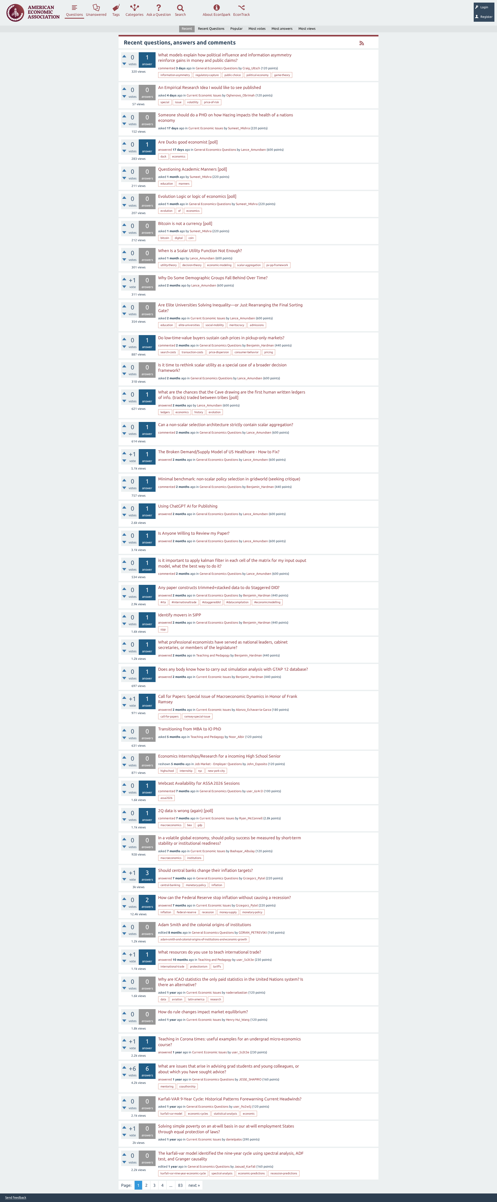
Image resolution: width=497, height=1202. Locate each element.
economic (249, 1113)
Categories (134, 14)
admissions (257, 325)
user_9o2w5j (242, 1106)
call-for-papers (169, 716)
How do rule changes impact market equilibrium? (203, 1011)
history (198, 412)
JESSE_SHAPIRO (250, 1079)
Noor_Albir (236, 736)
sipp (163, 629)
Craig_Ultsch (251, 68)
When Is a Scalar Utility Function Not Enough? (200, 250)
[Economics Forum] (33, 13)
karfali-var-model (171, 1113)
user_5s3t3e (245, 959)
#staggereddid (211, 602)
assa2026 (166, 797)
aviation (177, 999)
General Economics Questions (217, 68)
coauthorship (187, 1086)
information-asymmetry (175, 75)
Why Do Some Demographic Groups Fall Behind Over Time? (212, 277)
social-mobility (215, 325)
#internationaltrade (184, 602)
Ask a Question (159, 14)
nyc (200, 770)
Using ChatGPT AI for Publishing (187, 506)
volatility (192, 102)
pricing (268, 352)
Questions (74, 14)
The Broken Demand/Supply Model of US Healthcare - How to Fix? (218, 451)
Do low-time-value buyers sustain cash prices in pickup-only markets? (221, 337)
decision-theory (191, 265)
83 (180, 1185)
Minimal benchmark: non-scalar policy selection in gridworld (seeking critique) (229, 479)
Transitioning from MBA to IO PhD (189, 729)
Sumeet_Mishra (239, 128)
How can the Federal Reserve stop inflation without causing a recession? (224, 897)
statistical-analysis (225, 1113)
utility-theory (168, 265)
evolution (166, 210)
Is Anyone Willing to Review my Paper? (193, 533)
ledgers (165, 412)
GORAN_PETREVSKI (253, 932)
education (166, 183)
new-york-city (216, 770)
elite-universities (189, 325)
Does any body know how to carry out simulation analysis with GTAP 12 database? (233, 669)
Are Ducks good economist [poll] (188, 142)
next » (194, 1185)
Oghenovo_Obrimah (240, 95)
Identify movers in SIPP (179, 615)
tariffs (217, 966)
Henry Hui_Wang (238, 1019)
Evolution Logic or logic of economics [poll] (197, 196)
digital (179, 237)
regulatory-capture (207, 75)
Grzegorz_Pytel (254, 878)
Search (180, 14)
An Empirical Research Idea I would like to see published (209, 87)
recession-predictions (284, 1173)
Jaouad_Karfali (245, 1166)
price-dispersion (219, 352)
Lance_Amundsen (253, 149)
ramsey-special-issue (197, 716)
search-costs (168, 352)
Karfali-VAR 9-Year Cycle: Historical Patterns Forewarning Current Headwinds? (229, 1099)
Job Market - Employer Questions (218, 764)
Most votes (257, 28)
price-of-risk (211, 102)
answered (165, 149)
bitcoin (164, 237)
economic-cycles (198, 1113)
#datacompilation (237, 602)
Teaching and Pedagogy (213, 655)
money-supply (228, 912)
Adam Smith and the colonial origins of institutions (204, 924)
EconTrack (241, 14)
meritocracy (236, 325)
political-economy (257, 75)
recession (208, 912)
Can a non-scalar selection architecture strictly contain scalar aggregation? (225, 424)
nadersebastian (237, 992)
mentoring (166, 1086)
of (179, 210)
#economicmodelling (267, 602)
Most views (307, 28)
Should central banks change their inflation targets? (205, 870)
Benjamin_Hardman (260, 345)
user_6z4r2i (254, 791)
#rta (163, 602)
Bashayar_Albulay (242, 851)
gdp (200, 825)
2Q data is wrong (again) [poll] (185, 810)
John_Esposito (257, 764)
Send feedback (15, 1197)
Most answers (282, 28)
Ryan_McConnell (250, 818)
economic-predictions (251, 1173)
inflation (216, 885)
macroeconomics (170, 825)
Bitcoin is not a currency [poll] (185, 223)
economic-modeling (219, 265)
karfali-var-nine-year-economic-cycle (183, 1173)
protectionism (198, 966)
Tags (116, 14)
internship (186, 770)
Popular (236, 28)
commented (166, 68)
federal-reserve (186, 912)
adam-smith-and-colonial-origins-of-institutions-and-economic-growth (203, 939)
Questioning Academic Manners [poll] (192, 169)
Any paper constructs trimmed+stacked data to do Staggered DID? (218, 587)
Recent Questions (211, 28)
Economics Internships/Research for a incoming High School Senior (219, 756)
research (215, 999)
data (163, 999)
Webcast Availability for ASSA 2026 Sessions (199, 783)
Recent (187, 28)
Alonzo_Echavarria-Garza (253, 709)
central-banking (170, 885)
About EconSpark (216, 14)
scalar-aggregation (249, 265)
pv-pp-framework (277, 265)
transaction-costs (192, 352)
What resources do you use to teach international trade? (209, 952)
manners (184, 183)
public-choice (232, 75)
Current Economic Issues (204, 95)
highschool (167, 770)
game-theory (282, 75)
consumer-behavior (247, 352)
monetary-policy (196, 885)
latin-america (196, 999)
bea (189, 825)
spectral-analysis (221, 1173)
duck (163, 156)
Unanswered (96, 14)
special (164, 102)
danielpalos (234, 1139)
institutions (194, 857)
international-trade (172, 966)
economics (178, 156)
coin (191, 237)
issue (178, 102)
